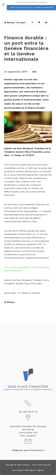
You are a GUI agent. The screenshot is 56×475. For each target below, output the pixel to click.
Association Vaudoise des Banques (31, 2)
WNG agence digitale (34, 470)
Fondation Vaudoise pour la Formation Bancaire (31, 8)
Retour (9, 22)
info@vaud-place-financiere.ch (28, 450)
